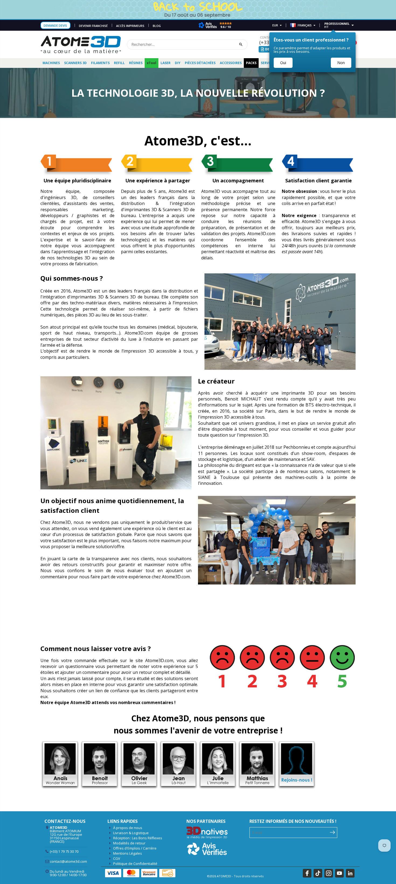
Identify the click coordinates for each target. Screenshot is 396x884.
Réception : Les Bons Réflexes (137, 838)
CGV (116, 858)
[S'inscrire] (332, 832)
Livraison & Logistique (131, 832)
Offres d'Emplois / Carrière (135, 848)
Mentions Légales (127, 853)
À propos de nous (127, 827)
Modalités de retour (129, 843)
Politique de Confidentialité (135, 863)
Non (341, 62)
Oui (283, 62)
